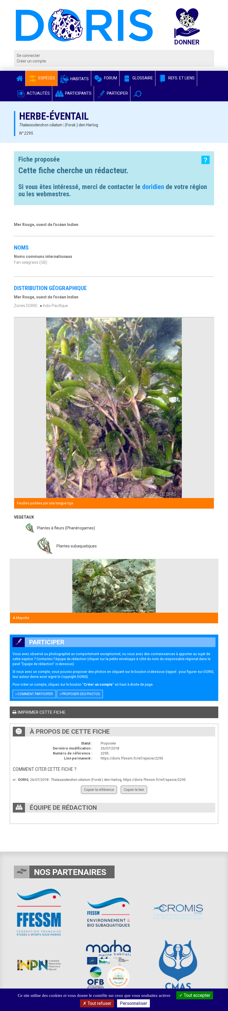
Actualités (38, 93)
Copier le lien (134, 790)
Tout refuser (98, 1003)
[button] (137, 93)
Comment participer (35, 694)
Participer (117, 93)
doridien (153, 187)
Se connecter (28, 55)
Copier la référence (99, 790)
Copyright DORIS (74, 677)
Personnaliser (133, 1003)
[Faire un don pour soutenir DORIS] (192, 29)
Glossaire (142, 78)
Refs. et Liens (181, 78)
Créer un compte (31, 61)
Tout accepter (196, 995)
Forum (110, 78)
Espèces (46, 78)
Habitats (79, 79)
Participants (77, 93)
